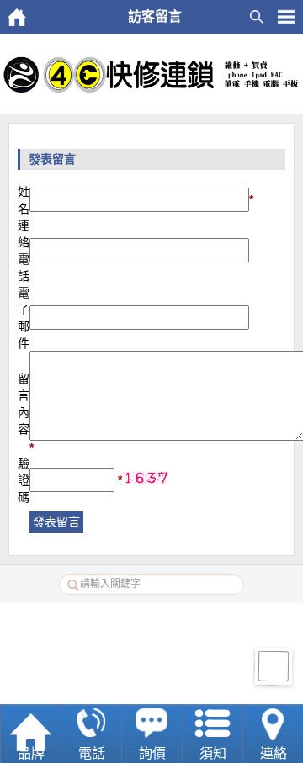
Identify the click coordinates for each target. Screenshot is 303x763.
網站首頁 (128, 622)
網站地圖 (176, 622)
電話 (91, 753)
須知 (212, 753)
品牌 (31, 753)
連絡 (273, 753)
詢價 (152, 753)
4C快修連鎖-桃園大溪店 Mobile (170, 685)
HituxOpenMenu (286, 17)
